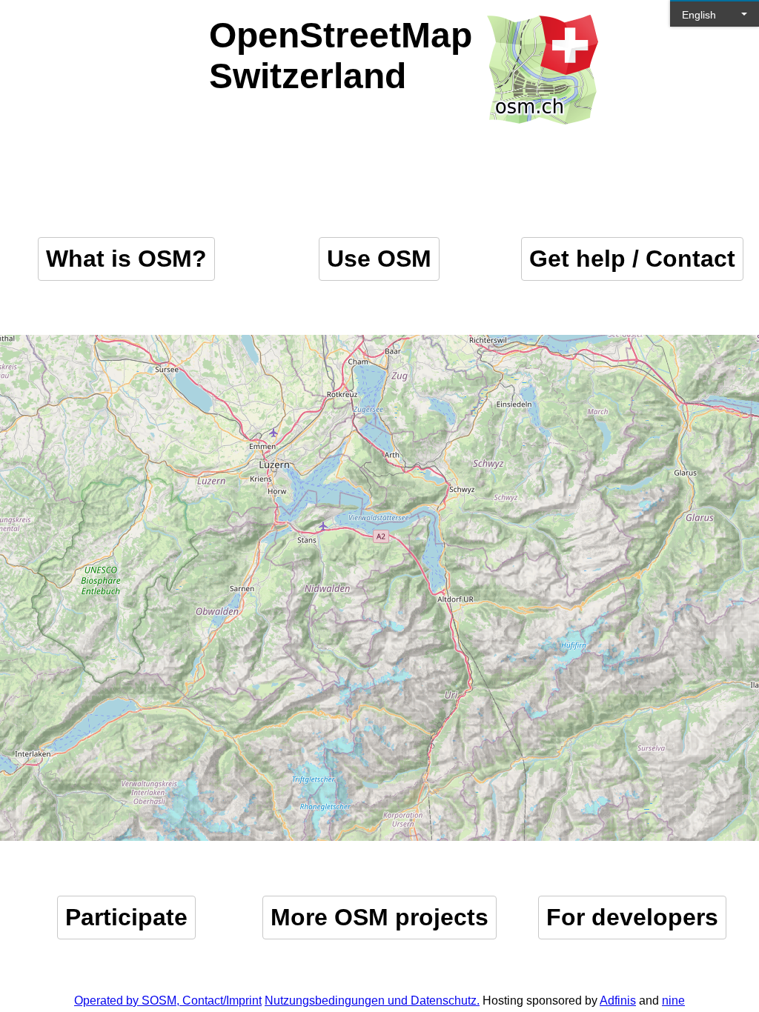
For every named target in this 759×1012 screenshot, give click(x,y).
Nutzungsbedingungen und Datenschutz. (372, 1000)
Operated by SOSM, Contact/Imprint (168, 1000)
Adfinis (618, 1000)
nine (673, 1000)
